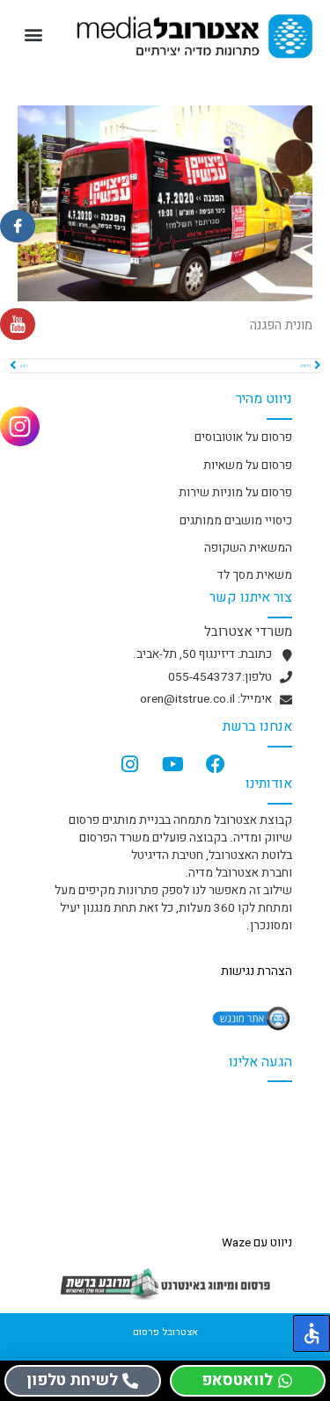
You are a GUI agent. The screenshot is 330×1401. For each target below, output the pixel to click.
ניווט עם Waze (257, 1243)
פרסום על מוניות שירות (235, 493)
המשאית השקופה (248, 548)
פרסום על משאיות (247, 465)
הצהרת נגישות (256, 971)
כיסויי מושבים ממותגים (236, 521)
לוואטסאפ (237, 1380)
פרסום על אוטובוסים (243, 437)
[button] (33, 34)
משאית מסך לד (254, 575)
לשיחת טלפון (72, 1380)
